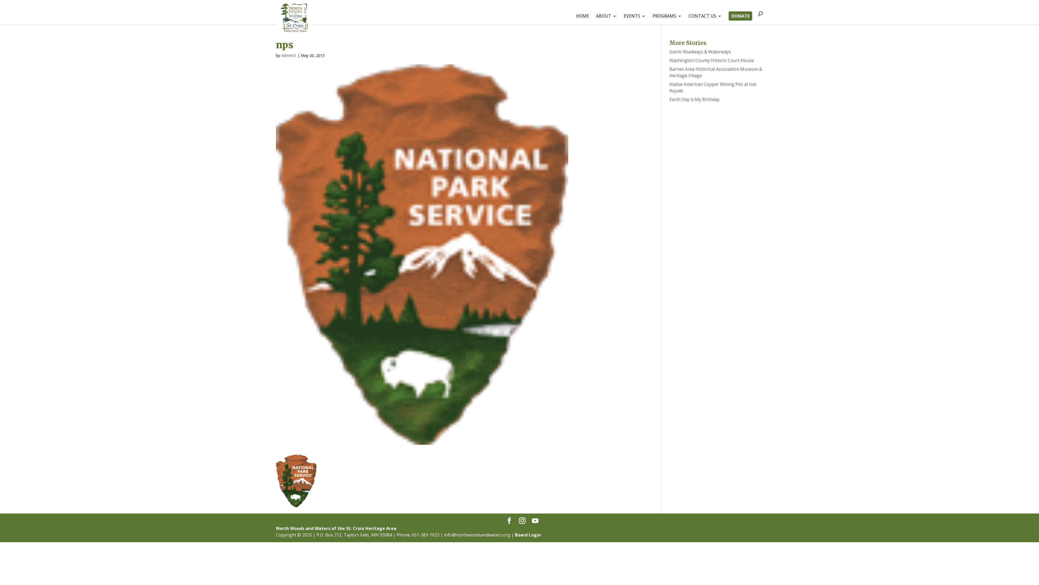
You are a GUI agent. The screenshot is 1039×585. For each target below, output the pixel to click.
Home (582, 16)
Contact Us (702, 16)
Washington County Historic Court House (711, 60)
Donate (740, 16)
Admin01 (289, 55)
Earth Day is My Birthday (694, 99)
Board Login (528, 535)
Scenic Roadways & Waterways (700, 52)
